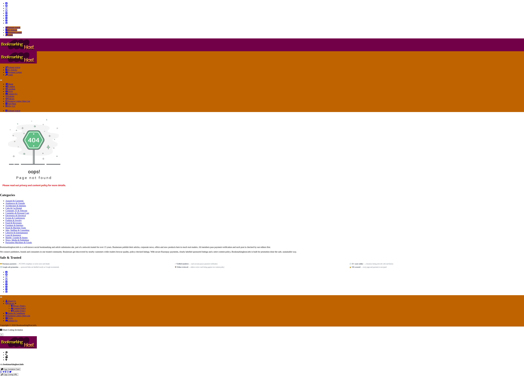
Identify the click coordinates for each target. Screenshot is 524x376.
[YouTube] (6, 11)
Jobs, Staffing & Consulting (17, 230)
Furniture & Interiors (14, 225)
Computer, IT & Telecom (16, 210)
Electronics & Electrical (15, 215)
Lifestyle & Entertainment (16, 233)
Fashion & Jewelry (13, 220)
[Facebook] (6, 3)
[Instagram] (6, 8)
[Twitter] (6, 6)
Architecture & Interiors (15, 206)
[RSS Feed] (6, 20)
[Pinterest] (6, 13)
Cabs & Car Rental (13, 208)
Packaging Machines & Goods (18, 242)
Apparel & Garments (14, 201)
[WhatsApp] (1, 372)
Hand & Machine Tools (15, 228)
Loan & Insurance (13, 235)
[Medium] (6, 18)
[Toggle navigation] (1, 80)
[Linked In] (6, 23)
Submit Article (13, 111)
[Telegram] (3, 372)
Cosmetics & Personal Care (17, 213)
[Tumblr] (6, 15)
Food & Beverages (13, 223)
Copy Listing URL (10, 375)
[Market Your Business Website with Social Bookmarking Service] (18, 50)
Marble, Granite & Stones (16, 237)
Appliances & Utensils (15, 203)
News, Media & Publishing (17, 240)
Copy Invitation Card (11, 369)
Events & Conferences (15, 218)
